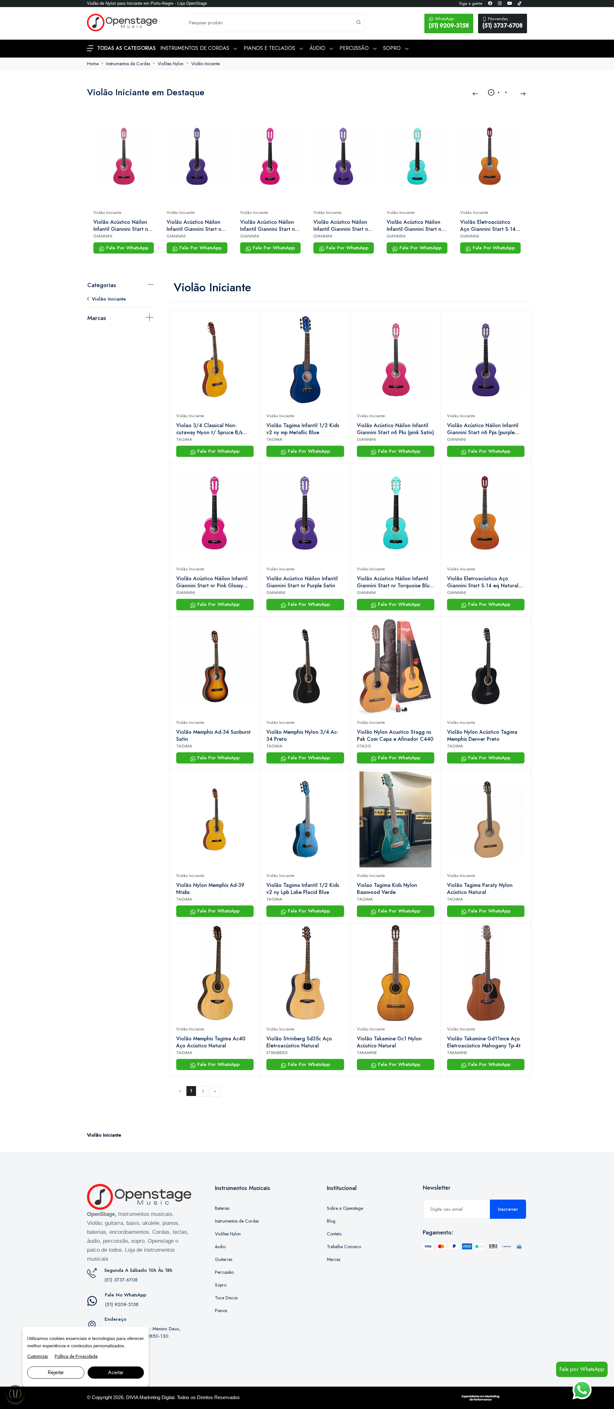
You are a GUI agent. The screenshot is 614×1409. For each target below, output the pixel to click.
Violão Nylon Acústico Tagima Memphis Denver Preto (482, 736)
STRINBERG (277, 1053)
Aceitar (115, 1372)
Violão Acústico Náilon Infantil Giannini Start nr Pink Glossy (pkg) (268, 226)
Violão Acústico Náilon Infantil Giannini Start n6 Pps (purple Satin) (195, 226)
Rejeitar (56, 1372)
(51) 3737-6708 (503, 23)
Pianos (221, 1310)
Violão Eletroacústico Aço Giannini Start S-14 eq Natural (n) (488, 226)
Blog (331, 1221)
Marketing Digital (156, 1397)
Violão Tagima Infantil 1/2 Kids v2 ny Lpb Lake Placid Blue (302, 889)
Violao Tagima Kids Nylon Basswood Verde (387, 889)
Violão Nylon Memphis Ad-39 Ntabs (210, 889)
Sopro (220, 1285)
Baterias (222, 1208)
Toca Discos (226, 1298)
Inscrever (508, 1209)
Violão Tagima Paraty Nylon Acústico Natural (480, 889)
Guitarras (223, 1259)
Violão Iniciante (205, 63)
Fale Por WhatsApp (126, 247)
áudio (220, 1246)
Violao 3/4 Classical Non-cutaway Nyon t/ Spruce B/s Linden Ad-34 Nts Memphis (209, 429)
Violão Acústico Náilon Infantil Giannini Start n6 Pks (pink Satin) (122, 226)
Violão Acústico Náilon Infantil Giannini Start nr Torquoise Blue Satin (415, 226)
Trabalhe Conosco (344, 1246)
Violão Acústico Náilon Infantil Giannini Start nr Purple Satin (341, 226)
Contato (334, 1234)
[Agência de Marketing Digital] (480, 1397)
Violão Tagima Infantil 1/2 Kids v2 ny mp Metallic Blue (302, 429)
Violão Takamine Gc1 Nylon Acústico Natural (389, 1042)
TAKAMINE (367, 1053)
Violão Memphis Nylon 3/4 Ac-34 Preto (302, 736)
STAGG (364, 746)
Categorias (101, 285)
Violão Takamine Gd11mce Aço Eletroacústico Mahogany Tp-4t (484, 1042)
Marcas (96, 318)
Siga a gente (470, 3)
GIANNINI (102, 236)
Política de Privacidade (76, 1356)
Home (92, 63)
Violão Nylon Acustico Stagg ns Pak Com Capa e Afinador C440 (395, 736)
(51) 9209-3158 (449, 23)
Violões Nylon (171, 63)
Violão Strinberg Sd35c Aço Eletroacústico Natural (299, 1042)
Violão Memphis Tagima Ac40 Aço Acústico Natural (210, 1042)
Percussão (224, 1272)
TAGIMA (184, 439)
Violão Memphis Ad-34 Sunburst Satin (213, 736)
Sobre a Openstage (345, 1208)
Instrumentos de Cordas (128, 63)
